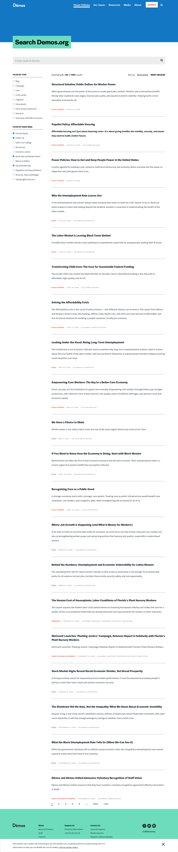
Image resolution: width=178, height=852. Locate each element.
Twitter (149, 826)
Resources (114, 5)
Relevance (142, 74)
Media (127, 5)
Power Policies (82, 5)
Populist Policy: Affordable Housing (73, 124)
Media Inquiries (97, 833)
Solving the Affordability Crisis (70, 302)
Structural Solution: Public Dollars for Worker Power (84, 84)
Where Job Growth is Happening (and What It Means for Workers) (92, 525)
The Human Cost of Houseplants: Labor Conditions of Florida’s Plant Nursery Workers (104, 600)
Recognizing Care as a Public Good (73, 489)
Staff (41, 833)
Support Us (70, 825)
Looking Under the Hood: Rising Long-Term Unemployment (88, 342)
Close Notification (160, 845)
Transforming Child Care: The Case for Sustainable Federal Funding (93, 267)
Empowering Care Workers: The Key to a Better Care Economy (90, 382)
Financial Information (74, 829)
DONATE (152, 4)
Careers (42, 836)
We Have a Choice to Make (68, 422)
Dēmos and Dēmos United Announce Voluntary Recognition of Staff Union (97, 778)
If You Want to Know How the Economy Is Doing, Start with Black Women (96, 453)
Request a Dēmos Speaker (101, 836)
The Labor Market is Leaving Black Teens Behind (81, 235)
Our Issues (99, 5)
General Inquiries (97, 829)
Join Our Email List (72, 833)
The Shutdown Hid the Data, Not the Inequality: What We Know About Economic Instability (107, 706)
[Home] (19, 8)
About (137, 5)
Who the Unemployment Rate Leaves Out (77, 195)
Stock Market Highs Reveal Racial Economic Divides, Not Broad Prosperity (97, 671)
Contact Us (95, 825)
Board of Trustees (46, 829)
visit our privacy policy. (68, 847)
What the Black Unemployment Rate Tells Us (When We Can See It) (92, 742)
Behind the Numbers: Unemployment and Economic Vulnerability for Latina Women (103, 565)
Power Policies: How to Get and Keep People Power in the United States (95, 160)
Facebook (144, 826)
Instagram (154, 826)
